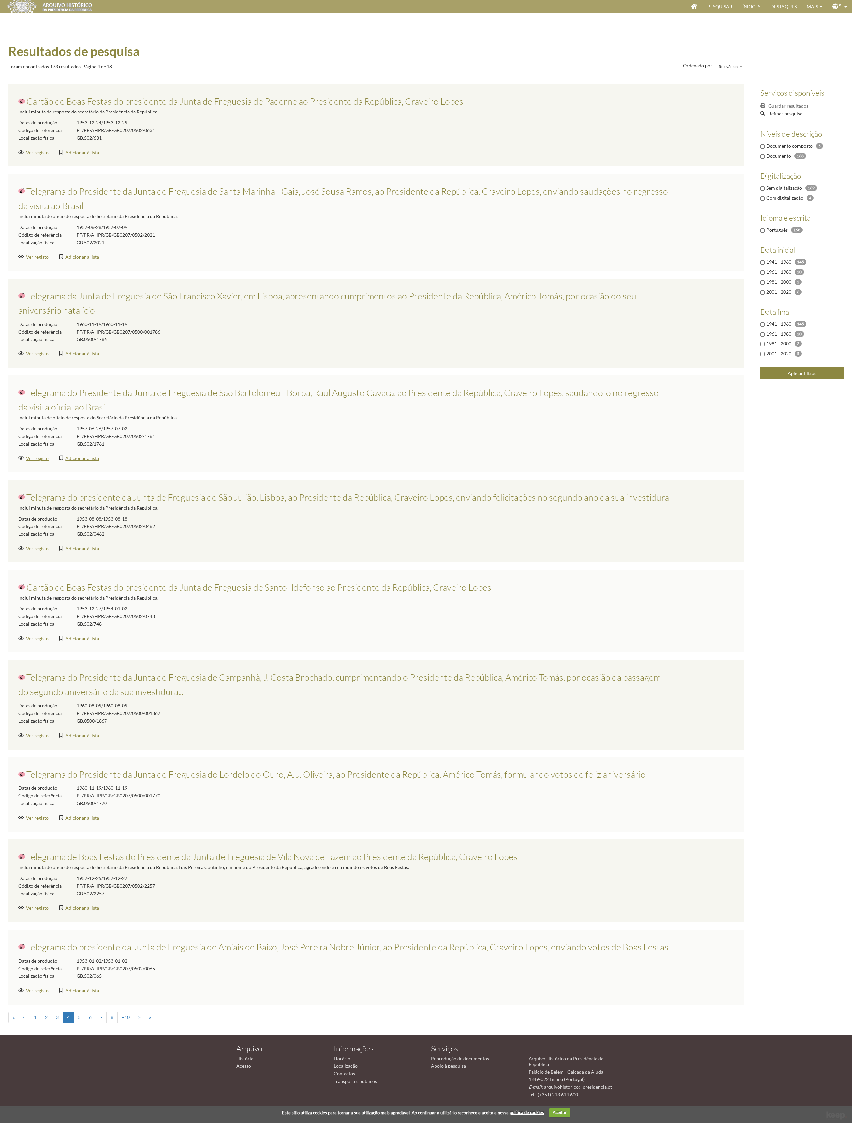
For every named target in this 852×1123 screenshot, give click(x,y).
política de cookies (527, 1112)
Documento (778, 156)
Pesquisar (719, 6)
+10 (126, 1017)
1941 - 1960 (778, 262)
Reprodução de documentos (460, 1058)
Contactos (344, 1073)
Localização (346, 1066)
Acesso (243, 1066)
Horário (342, 1058)
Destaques (783, 6)
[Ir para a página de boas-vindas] (694, 6)
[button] (814, 6)
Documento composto (789, 146)
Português (777, 230)
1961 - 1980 (778, 272)
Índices (751, 6)
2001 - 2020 (778, 292)
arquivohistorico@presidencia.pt (578, 1087)
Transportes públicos (355, 1081)
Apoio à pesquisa (448, 1066)
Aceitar (560, 1112)
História (244, 1058)
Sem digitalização (784, 188)
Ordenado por (697, 65)
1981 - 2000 (778, 282)
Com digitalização (784, 198)
